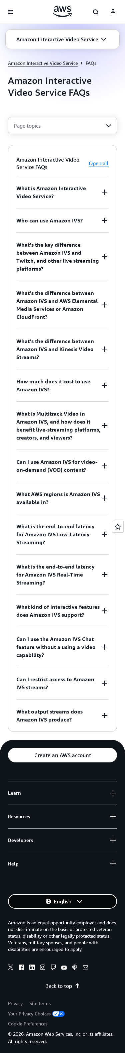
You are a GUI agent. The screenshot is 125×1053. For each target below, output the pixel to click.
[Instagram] (42, 968)
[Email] (85, 968)
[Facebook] (21, 968)
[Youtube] (64, 968)
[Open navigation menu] (10, 12)
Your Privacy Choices (29, 1013)
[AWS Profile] (113, 12)
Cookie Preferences (27, 1023)
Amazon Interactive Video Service (43, 63)
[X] (10, 968)
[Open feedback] (118, 527)
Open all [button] (99, 163)
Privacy (15, 1003)
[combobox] (62, 125)
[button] (61, 39)
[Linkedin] (32, 968)
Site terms (40, 1003)
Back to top (58, 986)
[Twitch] (53, 968)
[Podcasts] (74, 968)
